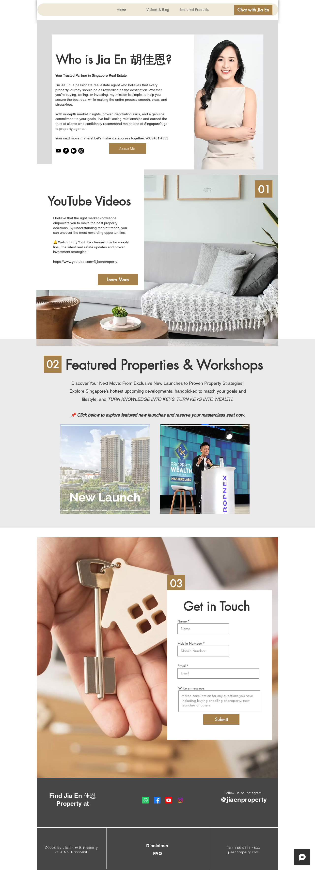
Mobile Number (189, 643)
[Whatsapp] (145, 800)
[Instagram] (81, 151)
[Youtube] (58, 151)
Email (181, 666)
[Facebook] (66, 151)
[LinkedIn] (74, 151)
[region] (104, 469)
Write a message (191, 688)
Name (182, 621)
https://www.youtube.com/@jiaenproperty (85, 262)
